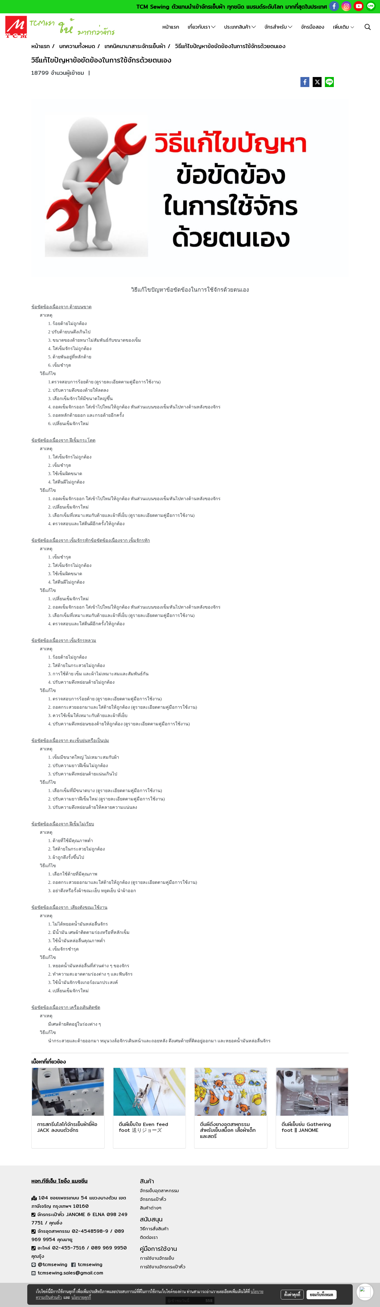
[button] (368, 27)
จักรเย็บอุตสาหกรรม (159, 1190)
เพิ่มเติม (341, 27)
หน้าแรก (170, 27)
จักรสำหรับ (276, 27)
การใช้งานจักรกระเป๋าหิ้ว (162, 1267)
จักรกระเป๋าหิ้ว (153, 1199)
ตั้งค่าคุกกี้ (292, 1294)
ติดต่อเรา (149, 1237)
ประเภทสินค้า (237, 27)
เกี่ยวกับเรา (199, 27)
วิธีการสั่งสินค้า (154, 1229)
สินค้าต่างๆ (150, 1208)
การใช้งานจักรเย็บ (157, 1258)
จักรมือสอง (312, 27)
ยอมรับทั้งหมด (321, 1294)
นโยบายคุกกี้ (81, 1297)
